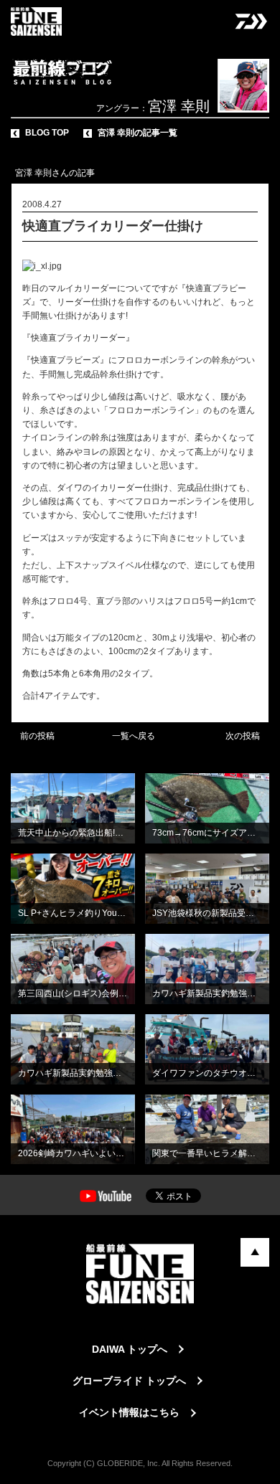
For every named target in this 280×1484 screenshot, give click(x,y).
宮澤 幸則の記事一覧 (137, 133)
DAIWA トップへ (129, 1349)
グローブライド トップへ (129, 1380)
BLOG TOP (47, 133)
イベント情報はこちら (129, 1412)
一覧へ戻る (133, 736)
